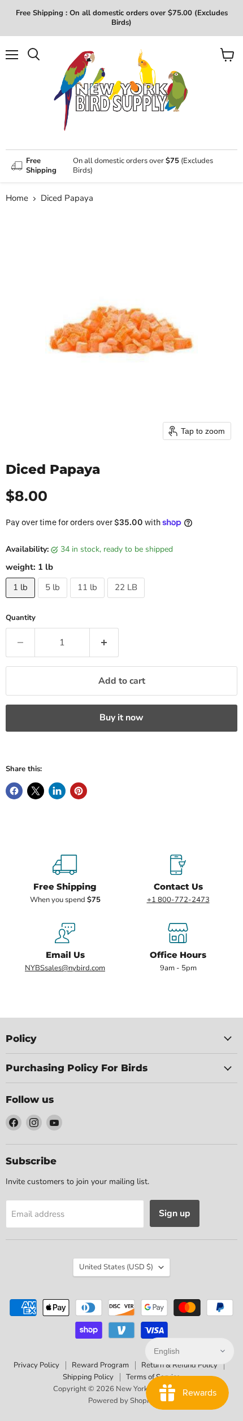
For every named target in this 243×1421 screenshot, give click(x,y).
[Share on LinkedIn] (57, 790)
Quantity (21, 618)
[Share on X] (35, 790)
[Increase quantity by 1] (104, 642)
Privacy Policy (36, 1365)
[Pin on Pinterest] (78, 790)
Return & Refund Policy (179, 1365)
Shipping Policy (88, 1377)
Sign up (174, 1213)
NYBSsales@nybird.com (65, 968)
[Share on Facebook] (14, 790)
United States (116, 1267)
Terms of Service (153, 1377)
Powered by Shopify (121, 1401)
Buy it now (121, 717)
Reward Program (100, 1365)
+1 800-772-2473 (178, 900)
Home (17, 198)
